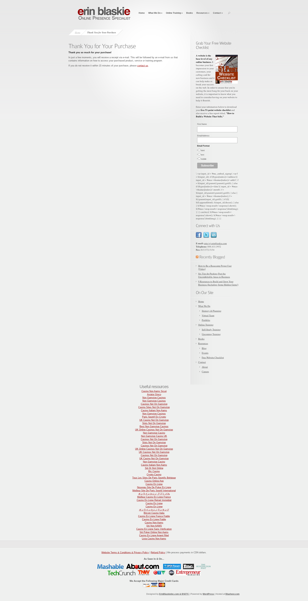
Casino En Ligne (154, 484)
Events (205, 352)
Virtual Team (208, 315)
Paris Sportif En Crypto (154, 417)
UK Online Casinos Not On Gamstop (154, 429)
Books (189, 13)
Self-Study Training (211, 329)
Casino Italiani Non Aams (154, 410)
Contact (218, 13)
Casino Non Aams (154, 522)
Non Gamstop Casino (154, 433)
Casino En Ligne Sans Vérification (154, 529)
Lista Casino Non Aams (154, 538)
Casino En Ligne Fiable (154, 519)
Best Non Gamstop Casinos (154, 426)
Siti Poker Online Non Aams (154, 532)
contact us (142, 65)
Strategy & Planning (211, 310)
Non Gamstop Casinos (154, 397)
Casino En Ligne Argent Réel (154, 535)
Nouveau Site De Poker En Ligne (154, 487)
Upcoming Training (211, 334)
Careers (205, 371)
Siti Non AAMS (154, 525)
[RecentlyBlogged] (212, 256)
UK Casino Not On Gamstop (154, 420)
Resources (202, 13)
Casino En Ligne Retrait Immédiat (154, 500)
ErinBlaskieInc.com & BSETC (174, 594)
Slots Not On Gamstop (154, 423)
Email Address (203, 136)
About (205, 367)
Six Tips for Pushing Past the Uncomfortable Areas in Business (214, 275)
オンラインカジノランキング (154, 509)
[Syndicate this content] (197, 256)
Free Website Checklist (213, 357)
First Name (202, 124)
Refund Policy (158, 552)
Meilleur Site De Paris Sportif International (154, 490)
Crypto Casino (154, 474)
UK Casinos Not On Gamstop (154, 452)
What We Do (155, 13)
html (202, 150)
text (202, 155)
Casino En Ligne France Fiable (154, 516)
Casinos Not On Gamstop (154, 404)
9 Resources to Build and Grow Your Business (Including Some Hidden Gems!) (218, 283)
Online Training (174, 13)
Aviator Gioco (154, 394)
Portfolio (206, 320)
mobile (203, 159)
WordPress (208, 594)
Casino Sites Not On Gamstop (154, 407)
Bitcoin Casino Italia (154, 513)
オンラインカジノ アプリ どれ (154, 493)
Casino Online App (154, 481)
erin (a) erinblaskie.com (215, 243)
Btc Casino (154, 471)
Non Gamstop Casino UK (154, 436)
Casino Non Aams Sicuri (154, 391)
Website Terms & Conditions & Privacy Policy (125, 552)
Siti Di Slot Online (154, 468)
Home (142, 13)
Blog (204, 348)
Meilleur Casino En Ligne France (154, 497)
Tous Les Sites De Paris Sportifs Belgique (154, 477)
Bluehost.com (232, 594)
